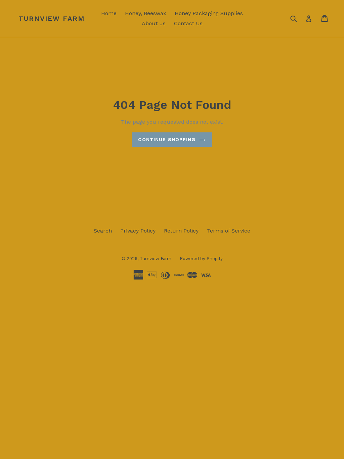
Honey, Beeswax (145, 13)
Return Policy (181, 230)
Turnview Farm (51, 18)
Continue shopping (167, 139)
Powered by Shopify (201, 258)
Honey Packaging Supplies (209, 13)
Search (103, 230)
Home (109, 13)
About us (154, 23)
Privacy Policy (138, 230)
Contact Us (188, 23)
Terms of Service (228, 230)
